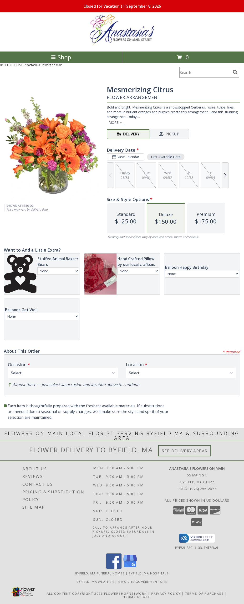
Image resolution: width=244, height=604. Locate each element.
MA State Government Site (142, 581)
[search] (235, 72)
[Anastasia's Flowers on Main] (122, 44)
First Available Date (166, 157)
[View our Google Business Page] (130, 567)
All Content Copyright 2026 (75, 593)
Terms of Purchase (204, 593)
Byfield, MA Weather (95, 581)
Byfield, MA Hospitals (149, 573)
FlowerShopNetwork (125, 593)
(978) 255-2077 (203, 488)
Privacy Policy (166, 593)
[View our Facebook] (114, 567)
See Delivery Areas (184, 451)
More (113, 122)
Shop (64, 57)
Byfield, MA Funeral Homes (100, 573)
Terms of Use (137, 596)
